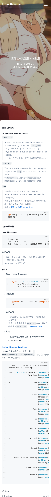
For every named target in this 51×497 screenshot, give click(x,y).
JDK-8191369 (35, 326)
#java (7, 491)
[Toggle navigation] (45, 4)
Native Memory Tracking (14, 347)
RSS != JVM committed (22, 207)
